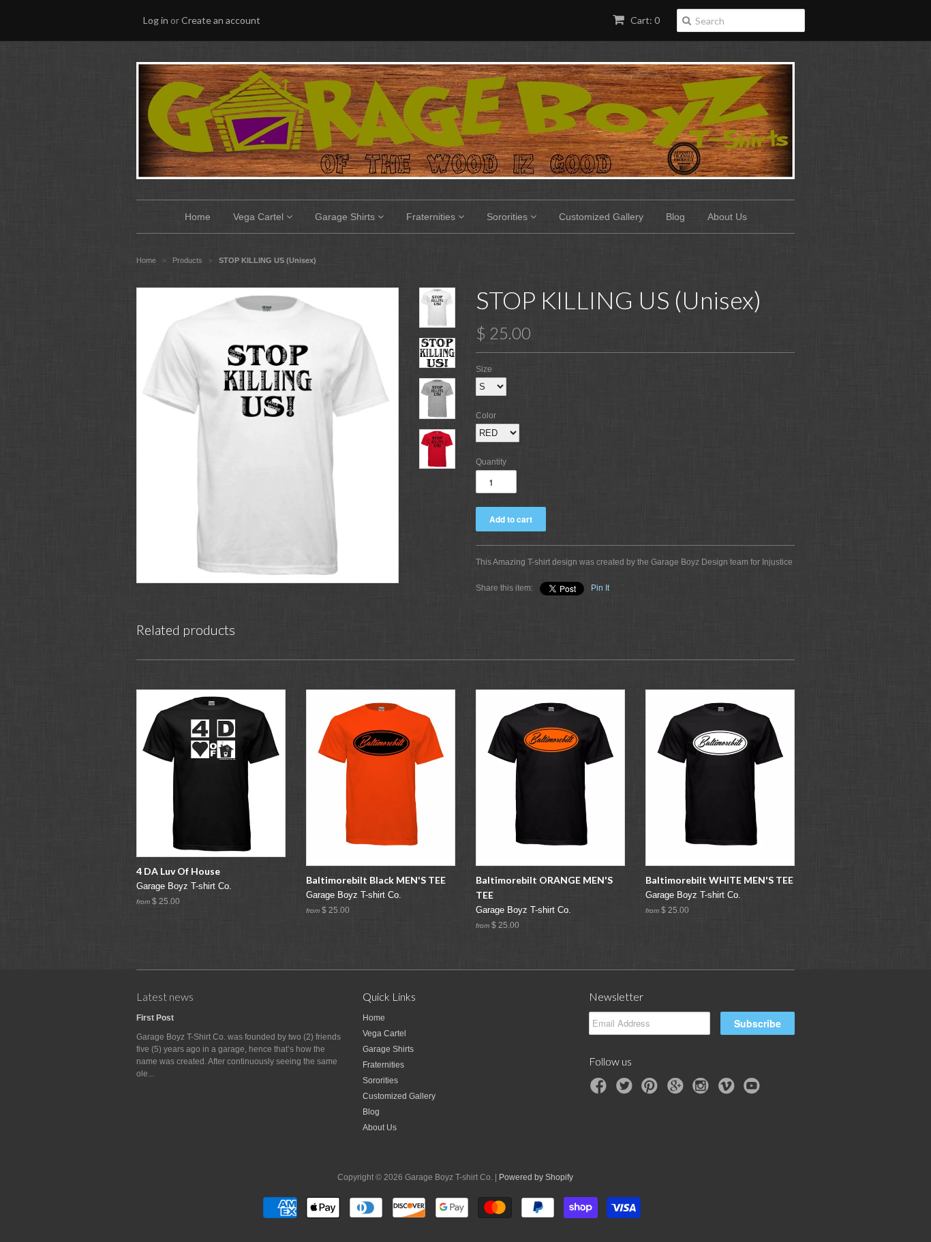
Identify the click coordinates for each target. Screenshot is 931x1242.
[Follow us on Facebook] (600, 1090)
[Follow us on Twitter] (626, 1090)
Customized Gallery (601, 216)
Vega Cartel (259, 216)
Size (484, 369)
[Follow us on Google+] (677, 1090)
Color (486, 415)
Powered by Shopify (536, 1177)
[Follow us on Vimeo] (728, 1090)
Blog (675, 216)
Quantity (491, 462)
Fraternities (432, 216)
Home (198, 216)
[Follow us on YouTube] (754, 1090)
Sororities (508, 216)
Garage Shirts (346, 216)
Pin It (600, 588)
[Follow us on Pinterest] (651, 1090)
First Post (155, 1018)
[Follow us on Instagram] (702, 1090)
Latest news (165, 996)
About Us (727, 216)
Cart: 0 (644, 20)
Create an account (220, 20)
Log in (155, 20)
